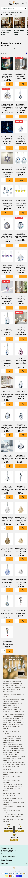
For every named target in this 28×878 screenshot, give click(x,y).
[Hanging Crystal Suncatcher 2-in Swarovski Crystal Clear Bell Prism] (21, 287)
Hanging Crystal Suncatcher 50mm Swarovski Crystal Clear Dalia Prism (7, 426)
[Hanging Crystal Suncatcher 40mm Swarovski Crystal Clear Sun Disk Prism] (21, 256)
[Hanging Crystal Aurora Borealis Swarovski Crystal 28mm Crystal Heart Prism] (7, 287)
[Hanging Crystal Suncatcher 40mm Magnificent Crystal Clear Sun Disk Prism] (7, 63)
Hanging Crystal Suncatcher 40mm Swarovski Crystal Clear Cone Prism (7, 488)
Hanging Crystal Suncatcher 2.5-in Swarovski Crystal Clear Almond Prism (21, 394)
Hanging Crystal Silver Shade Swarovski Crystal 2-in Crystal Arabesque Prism (20, 582)
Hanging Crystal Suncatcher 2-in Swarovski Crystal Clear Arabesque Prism (21, 139)
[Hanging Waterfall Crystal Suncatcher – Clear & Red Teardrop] (7, 632)
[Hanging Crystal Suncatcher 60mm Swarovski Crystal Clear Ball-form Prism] (21, 445)
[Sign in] (23, 3)
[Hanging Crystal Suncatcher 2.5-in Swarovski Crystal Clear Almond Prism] (21, 382)
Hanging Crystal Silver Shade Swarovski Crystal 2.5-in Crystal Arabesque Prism (7, 520)
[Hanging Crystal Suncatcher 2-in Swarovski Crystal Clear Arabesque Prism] (21, 127)
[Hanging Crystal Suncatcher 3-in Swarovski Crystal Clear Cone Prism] (21, 476)
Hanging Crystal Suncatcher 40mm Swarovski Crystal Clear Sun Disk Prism (21, 268)
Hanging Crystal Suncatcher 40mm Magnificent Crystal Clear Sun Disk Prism (7, 75)
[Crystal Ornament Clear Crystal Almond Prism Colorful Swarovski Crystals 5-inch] (7, 127)
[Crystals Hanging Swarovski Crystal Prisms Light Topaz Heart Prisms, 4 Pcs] (21, 191)
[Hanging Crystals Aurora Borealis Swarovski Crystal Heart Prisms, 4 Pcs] (7, 256)
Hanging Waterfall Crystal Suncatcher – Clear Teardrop (20, 74)
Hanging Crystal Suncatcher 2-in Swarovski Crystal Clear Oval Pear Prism (21, 426)
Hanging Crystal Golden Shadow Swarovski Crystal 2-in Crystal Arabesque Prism (21, 551)
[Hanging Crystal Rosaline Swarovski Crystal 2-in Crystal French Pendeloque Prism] (21, 349)
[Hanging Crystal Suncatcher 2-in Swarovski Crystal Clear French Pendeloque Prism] (7, 382)
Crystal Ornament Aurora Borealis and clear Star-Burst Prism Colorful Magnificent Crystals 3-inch (7, 171)
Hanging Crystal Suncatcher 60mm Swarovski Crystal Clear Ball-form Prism (21, 457)
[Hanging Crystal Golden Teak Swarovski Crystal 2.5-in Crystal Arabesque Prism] (7, 538)
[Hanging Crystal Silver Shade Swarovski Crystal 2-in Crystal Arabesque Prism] (21, 569)
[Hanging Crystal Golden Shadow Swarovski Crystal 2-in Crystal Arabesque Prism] (21, 538)
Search (25, 8)
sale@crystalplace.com (9, 856)
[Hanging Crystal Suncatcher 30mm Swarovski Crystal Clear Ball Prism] (7, 601)
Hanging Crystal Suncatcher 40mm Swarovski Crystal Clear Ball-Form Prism (7, 457)
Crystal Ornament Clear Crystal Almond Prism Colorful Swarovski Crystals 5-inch (7, 139)
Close (14, 860)
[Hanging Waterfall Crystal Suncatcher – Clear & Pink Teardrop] (21, 601)
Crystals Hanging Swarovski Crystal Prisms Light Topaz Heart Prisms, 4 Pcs (21, 203)
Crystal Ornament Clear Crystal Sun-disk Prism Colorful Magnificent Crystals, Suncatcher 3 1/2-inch (7, 107)
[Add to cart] (9, 84)
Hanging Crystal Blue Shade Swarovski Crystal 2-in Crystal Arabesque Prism (7, 582)
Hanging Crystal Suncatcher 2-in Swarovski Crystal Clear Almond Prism (7, 361)
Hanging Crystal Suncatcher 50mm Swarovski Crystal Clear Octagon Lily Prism (21, 235)
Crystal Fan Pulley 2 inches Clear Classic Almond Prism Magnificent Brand (21, 170)
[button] (5, 82)
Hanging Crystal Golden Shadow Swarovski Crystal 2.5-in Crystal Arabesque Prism (21, 520)
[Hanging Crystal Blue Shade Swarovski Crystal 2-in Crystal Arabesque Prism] (7, 569)
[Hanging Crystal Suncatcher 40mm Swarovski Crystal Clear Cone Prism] (7, 476)
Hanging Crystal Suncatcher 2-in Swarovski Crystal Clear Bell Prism (21, 299)
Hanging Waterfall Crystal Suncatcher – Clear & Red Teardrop (7, 643)
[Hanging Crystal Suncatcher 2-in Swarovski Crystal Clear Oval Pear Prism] (21, 414)
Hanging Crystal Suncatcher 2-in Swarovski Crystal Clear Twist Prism (21, 330)
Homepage (3, 12)
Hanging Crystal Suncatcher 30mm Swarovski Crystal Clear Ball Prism (7, 613)
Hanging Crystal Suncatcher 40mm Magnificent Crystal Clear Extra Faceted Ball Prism (7, 236)
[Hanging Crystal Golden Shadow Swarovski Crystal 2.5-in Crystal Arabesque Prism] (21, 507)
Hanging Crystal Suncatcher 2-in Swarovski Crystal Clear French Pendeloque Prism (7, 394)
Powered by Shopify (19, 871)
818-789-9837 (7, 854)
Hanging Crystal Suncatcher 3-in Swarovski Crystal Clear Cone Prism (21, 488)
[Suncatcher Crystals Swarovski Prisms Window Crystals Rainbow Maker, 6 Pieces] (7, 191)
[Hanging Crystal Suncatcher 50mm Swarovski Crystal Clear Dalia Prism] (7, 414)
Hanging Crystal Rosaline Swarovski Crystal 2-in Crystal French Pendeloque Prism (21, 362)
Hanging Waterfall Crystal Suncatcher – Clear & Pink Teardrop (20, 612)
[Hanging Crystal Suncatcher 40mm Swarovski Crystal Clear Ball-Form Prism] (7, 445)
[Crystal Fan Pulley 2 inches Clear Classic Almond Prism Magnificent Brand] (21, 158)
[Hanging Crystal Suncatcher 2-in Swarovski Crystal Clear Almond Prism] (7, 349)
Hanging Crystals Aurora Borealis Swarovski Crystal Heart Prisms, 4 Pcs (7, 268)
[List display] (26, 53)
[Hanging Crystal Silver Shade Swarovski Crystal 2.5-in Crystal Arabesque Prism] (7, 507)
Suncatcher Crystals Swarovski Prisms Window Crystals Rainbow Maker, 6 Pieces (7, 203)
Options (21, 180)
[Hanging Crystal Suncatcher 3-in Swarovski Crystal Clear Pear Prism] (7, 318)
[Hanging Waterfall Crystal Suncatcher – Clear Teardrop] (21, 63)
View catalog (2, 3)
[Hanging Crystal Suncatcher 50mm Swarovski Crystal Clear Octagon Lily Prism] (21, 223)
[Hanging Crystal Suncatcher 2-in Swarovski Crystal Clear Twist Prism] (21, 318)
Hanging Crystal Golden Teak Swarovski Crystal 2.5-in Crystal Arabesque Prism (7, 551)
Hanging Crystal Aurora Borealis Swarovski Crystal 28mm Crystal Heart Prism (7, 299)
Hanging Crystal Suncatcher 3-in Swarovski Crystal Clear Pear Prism (7, 330)
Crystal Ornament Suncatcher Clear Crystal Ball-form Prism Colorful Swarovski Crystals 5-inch (21, 107)
